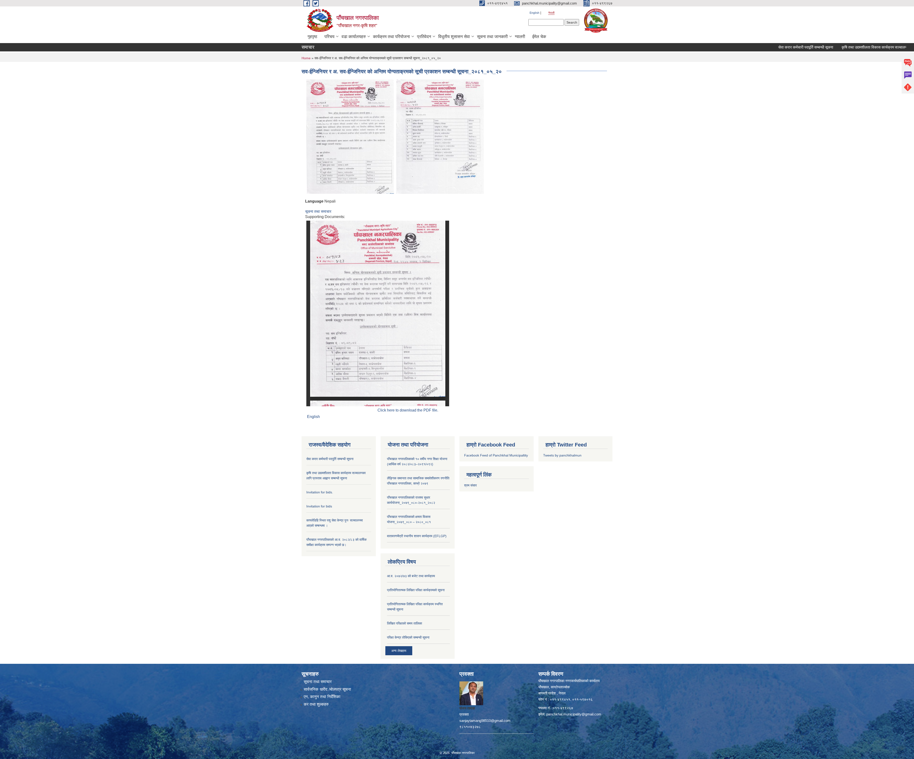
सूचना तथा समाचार (318, 211)
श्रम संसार (470, 485)
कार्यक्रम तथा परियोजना (391, 36)
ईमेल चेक (539, 36)
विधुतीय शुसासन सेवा (454, 36)
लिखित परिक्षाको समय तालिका (404, 623)
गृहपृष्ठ (312, 36)
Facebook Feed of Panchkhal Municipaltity (496, 455)
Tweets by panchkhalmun (562, 455)
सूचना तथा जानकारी (492, 36)
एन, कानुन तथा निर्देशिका (322, 697)
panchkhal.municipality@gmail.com (573, 714)
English (534, 13)
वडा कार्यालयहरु (354, 36)
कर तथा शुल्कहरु (316, 704)
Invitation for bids (319, 506)
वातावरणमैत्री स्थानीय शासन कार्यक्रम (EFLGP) (417, 536)
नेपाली (551, 13)
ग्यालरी (520, 36)
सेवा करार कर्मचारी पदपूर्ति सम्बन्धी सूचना (774, 47)
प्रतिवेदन (424, 36)
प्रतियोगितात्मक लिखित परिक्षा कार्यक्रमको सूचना (416, 590)
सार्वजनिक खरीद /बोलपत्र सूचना (327, 689)
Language (314, 201)
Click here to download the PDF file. (408, 410)
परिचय (329, 36)
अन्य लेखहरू (398, 651)
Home (306, 58)
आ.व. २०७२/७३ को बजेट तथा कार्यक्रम (411, 576)
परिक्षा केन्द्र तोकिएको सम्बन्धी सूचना (408, 637)
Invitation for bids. (319, 492)
